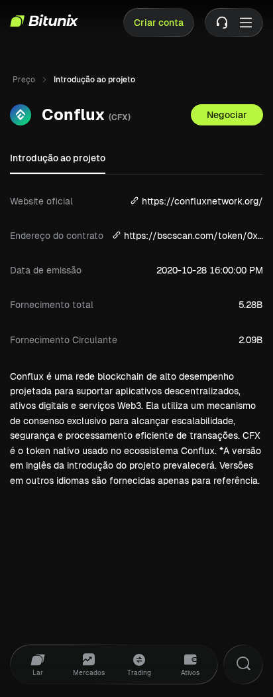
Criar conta (159, 23)
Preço (24, 79)
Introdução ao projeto (57, 158)
